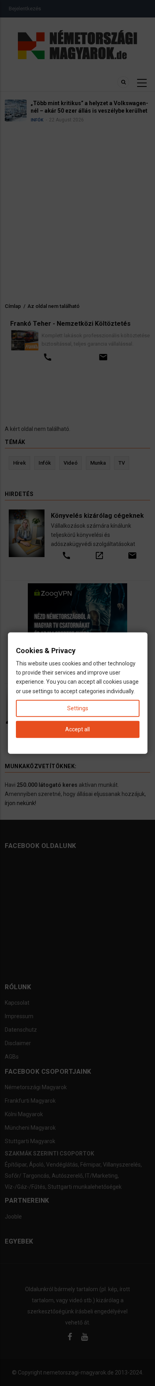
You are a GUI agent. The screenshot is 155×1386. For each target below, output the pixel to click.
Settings (77, 708)
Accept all (77, 729)
